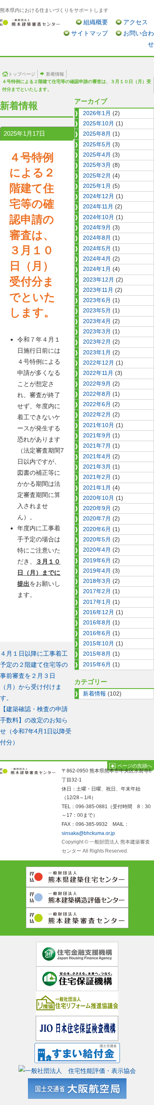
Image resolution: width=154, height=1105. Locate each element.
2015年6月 (97, 664)
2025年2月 (97, 176)
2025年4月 (97, 155)
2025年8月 (97, 134)
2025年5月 (97, 144)
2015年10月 (98, 643)
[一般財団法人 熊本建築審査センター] (30, 21)
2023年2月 (97, 342)
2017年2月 (97, 591)
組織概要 (95, 21)
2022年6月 (97, 404)
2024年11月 (98, 206)
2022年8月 (97, 394)
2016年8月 (97, 623)
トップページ (21, 74)
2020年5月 (97, 539)
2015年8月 (97, 654)
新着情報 (55, 74)
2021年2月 (97, 477)
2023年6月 (97, 300)
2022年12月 (98, 363)
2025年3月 (97, 165)
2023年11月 (98, 290)
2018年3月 (97, 581)
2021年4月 (97, 456)
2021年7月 (97, 446)
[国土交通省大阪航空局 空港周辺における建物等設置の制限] (77, 1087)
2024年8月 (97, 238)
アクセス (135, 21)
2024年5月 (97, 248)
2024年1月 (97, 269)
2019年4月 (97, 571)
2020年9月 (97, 508)
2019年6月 (97, 560)
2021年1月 (97, 488)
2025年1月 (97, 186)
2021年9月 (97, 435)
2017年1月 (97, 602)
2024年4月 (97, 259)
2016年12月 (98, 612)
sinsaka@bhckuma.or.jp (88, 833)
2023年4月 (97, 321)
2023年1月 (97, 352)
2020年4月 (97, 550)
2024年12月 (98, 196)
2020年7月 (97, 519)
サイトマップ (89, 33)
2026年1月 (97, 113)
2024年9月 (97, 227)
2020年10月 (98, 498)
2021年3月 (97, 467)
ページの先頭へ (134, 766)
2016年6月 (97, 633)
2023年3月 (97, 331)
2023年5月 (97, 310)
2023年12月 (98, 280)
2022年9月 (97, 384)
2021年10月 (98, 425)
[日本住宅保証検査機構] (77, 1027)
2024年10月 (98, 217)
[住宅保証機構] (77, 978)
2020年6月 (97, 529)
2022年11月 (98, 373)
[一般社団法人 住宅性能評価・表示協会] (77, 1069)
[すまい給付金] (77, 1051)
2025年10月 (98, 123)
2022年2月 (97, 414)
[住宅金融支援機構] (77, 953)
